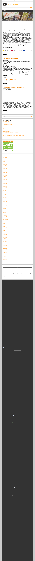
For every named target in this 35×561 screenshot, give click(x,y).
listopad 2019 (5, 201)
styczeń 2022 (5, 183)
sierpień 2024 (5, 168)
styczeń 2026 (5, 157)
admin (5, 59)
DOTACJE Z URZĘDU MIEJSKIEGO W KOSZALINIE (10, 58)
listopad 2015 (5, 245)
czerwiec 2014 (5, 260)
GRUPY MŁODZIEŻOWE (6, 131)
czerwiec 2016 (5, 237)
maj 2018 (4, 212)
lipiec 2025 (4, 161)
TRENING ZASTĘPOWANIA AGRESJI (8, 124)
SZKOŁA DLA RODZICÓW (6, 127)
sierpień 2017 (5, 222)
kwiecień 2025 (5, 164)
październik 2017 (5, 219)
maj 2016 (4, 238)
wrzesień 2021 (5, 187)
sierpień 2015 (5, 249)
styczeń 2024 (5, 172)
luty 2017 (4, 230)
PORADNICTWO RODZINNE (6, 121)
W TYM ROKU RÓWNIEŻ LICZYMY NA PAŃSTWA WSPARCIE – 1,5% (13, 87)
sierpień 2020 (5, 193)
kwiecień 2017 (5, 227)
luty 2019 (4, 208)
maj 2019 (4, 204)
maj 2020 (4, 194)
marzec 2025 (4, 165)
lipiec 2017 (4, 223)
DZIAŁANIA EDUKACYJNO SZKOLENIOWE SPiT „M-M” (10, 132)
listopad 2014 (5, 259)
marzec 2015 (4, 255)
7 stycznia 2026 (8, 80)
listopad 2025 (5, 160)
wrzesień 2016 (5, 234)
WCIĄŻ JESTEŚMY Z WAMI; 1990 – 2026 (9, 79)
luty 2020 (4, 198)
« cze (3, 277)
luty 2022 (4, 182)
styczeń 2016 (5, 244)
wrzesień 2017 (5, 220)
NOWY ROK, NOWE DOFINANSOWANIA (9, 95)
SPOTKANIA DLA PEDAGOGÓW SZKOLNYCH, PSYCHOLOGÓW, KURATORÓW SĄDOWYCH (15, 135)
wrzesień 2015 (5, 248)
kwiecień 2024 (5, 171)
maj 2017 (4, 226)
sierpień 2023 (5, 175)
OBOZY (4, 128)
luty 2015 (4, 256)
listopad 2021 (5, 186)
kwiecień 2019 (5, 205)
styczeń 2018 (5, 215)
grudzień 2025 (5, 158)
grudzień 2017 (5, 216)
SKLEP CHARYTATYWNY (6, 25)
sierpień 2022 (5, 179)
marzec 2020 (4, 197)
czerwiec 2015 (5, 252)
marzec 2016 (4, 241)
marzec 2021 (4, 190)
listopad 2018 (5, 209)
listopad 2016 (5, 233)
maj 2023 (4, 176)
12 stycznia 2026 (8, 59)
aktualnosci (5, 77)
